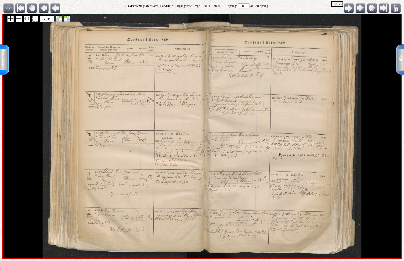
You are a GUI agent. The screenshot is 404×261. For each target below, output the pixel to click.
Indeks (400, 59)
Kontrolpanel (3, 58)
